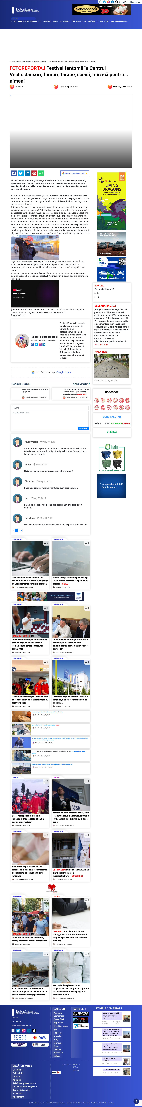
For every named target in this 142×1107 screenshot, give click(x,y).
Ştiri (55, 1029)
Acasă (12, 61)
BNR (107, 423)
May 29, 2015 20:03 (122, 86)
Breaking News (61, 1026)
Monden (58, 1043)
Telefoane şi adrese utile (24, 1083)
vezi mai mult (101, 344)
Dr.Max (74, 1066)
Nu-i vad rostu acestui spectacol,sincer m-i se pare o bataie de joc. (55, 524)
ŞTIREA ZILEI (102, 21)
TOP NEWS (65, 21)
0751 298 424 (16, 1022)
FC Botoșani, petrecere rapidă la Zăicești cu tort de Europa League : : (76, 392)
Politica (56, 777)
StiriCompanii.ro (76, 1069)
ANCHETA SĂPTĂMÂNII (83, 21)
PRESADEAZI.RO (76, 1064)
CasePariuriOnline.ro (66, 1064)
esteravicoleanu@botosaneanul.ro (43, 340)
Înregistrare (136, 2)
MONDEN (46, 21)
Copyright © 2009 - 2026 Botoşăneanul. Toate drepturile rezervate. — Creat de (71, 1102)
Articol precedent (21, 384)
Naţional (15, 777)
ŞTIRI (13, 21)
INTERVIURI (23, 21)
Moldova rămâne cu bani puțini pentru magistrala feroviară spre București (52, 764)
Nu (98, 297)
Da (98, 293)
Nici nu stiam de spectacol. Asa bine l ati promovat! (48, 471)
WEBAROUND (107, 1102)
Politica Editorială (58, 1051)
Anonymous (31, 442)
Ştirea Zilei (59, 1019)
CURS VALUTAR (112, 417)
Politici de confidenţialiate (25, 1086)
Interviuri (58, 1036)
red (26, 498)
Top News (57, 896)
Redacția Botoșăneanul (44, 336)
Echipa (57, 1056)
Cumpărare (116, 423)
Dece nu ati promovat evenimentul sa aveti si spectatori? (51, 488)
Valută (98, 423)
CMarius (29, 481)
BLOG (55, 21)
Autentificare (124, 2)
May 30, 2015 (49, 442)
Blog (56, 1039)
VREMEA (112, 432)
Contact (16, 1076)
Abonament (18, 1097)
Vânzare (126, 423)
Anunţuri (17, 1080)
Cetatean (30, 518)
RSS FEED (17, 1093)
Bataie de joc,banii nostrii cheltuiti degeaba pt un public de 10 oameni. (53, 506)
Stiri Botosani (17, 539)
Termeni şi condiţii (21, 1090)
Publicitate (18, 1073)
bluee (28, 464)
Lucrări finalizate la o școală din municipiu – (46, 725)
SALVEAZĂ (83, 428)
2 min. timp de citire (68, 86)
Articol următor (80, 384)
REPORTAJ (35, 21)
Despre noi (18, 1070)
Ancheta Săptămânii (59, 1014)
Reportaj (18, 61)
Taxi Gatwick (75, 1067)
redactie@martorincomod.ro (21, 1025)
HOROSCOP (112, 392)
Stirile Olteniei (76, 1070)
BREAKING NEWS (118, 21)
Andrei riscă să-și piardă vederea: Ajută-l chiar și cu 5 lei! (47, 712)
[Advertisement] (71, 43)
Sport (56, 1046)
